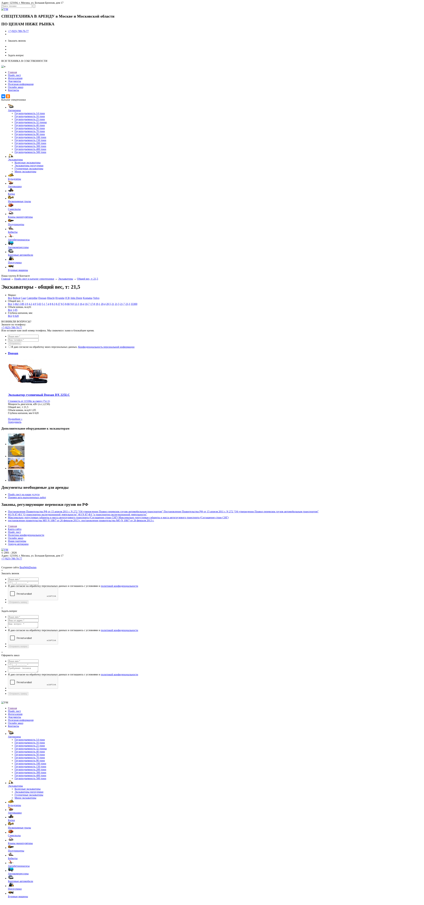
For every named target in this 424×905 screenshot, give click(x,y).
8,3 (53, 304)
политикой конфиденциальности (119, 586)
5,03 (39, 304)
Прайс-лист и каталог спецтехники (34, 278)
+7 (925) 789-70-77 (18, 31)
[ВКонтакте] (3, 96)
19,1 (98, 304)
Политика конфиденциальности (26, 535)
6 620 (16, 315)
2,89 (21, 304)
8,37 (58, 304)
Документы (14, 81)
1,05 (15, 310)
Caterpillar (32, 298)
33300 (134, 304)
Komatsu (87, 298)
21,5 (117, 304)
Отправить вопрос (18, 646)
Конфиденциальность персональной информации (106, 346)
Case (23, 298)
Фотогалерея (15, 78)
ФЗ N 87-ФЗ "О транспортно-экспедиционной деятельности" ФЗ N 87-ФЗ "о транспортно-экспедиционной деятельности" (77, 514)
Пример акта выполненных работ (27, 497)
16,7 (87, 304)
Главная (12, 72)
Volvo (96, 298)
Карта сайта (14, 529)
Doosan (42, 298)
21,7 (122, 304)
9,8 (72, 304)
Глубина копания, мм (20, 413)
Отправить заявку (18, 602)
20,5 (108, 304)
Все (10, 298)
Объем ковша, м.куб (19, 410)
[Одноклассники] (8, 96)
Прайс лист (14, 75)
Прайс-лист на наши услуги (24, 494)
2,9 (26, 304)
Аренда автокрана (18, 544)
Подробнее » (15, 419)
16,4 (82, 304)
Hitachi (51, 298)
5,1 (43, 304)
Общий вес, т (15, 407)
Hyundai (59, 298)
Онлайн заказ (15, 87)
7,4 (47, 304)
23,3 (127, 304)
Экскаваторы (65, 278)
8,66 (67, 304)
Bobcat (16, 298)
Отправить (14, 343)
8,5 (62, 304)
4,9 (34, 304)
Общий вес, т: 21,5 (87, 278)
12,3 (76, 304)
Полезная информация (20, 84)
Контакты (13, 90)
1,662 (16, 304)
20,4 (103, 304)
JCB (67, 298)
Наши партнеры (17, 541)
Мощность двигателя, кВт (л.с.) (26, 404)
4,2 (30, 304)
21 (112, 304)
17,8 (92, 304)
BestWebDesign (28, 567)
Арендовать (14, 422)
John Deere (76, 298)
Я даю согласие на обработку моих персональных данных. (72, 346)
